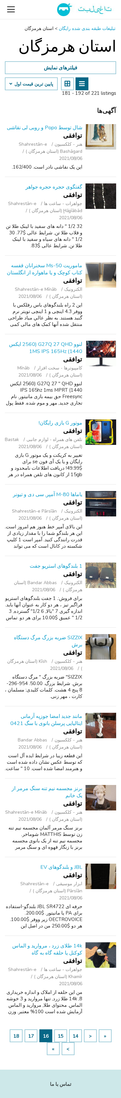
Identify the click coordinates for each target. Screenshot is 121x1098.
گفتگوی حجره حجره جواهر (53, 187)
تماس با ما (60, 1084)
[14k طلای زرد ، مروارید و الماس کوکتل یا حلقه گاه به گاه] (101, 955)
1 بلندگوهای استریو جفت (56, 566)
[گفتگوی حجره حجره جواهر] (101, 196)
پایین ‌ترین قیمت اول (33, 84)
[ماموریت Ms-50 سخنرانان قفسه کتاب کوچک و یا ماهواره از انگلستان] (101, 275)
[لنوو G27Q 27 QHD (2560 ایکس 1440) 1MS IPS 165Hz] (101, 353)
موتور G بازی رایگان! (60, 422)
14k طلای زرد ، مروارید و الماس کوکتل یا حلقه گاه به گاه (47, 949)
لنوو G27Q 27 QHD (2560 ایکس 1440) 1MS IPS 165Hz (45, 348)
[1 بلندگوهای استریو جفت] (101, 575)
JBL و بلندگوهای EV (61, 867)
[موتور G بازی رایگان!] (101, 432)
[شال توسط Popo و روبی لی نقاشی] (101, 137)
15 (61, 1036)
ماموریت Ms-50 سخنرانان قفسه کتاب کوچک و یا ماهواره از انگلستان (44, 269)
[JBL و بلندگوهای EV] (101, 876)
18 (16, 1036)
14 (75, 1036)
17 (31, 1036)
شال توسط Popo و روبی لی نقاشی (44, 127)
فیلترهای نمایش (60, 67)
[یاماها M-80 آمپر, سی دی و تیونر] (101, 503)
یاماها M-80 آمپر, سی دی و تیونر (47, 494)
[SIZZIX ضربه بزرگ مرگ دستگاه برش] (101, 647)
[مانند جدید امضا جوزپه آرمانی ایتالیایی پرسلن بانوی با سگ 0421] (101, 725)
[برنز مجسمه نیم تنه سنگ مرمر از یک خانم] (101, 797)
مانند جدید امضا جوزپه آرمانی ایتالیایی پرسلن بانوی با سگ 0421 (46, 720)
